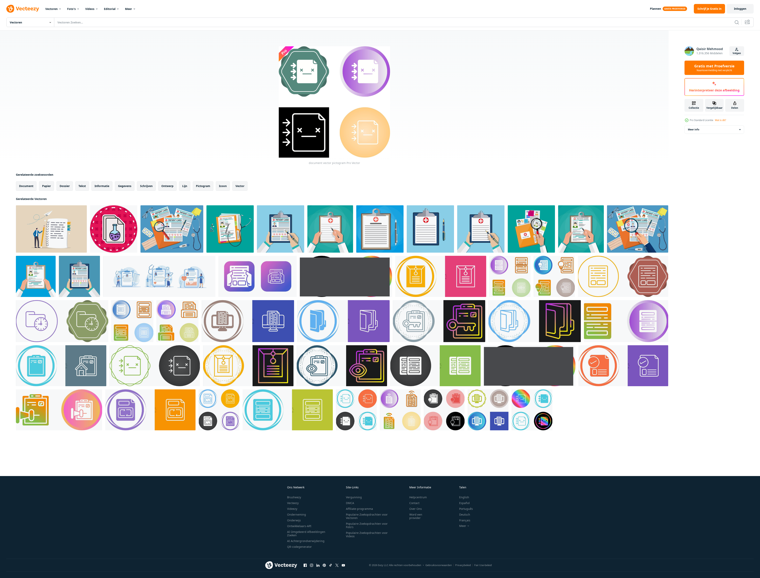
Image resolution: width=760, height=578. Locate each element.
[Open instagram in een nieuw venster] (311, 565)
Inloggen (740, 9)
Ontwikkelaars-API (299, 526)
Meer (128, 9)
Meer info (693, 129)
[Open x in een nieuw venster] (337, 565)
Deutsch (464, 514)
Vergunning (354, 497)
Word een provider (415, 516)
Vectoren (51, 9)
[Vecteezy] (22, 9)
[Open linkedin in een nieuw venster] (317, 565)
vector (239, 186)
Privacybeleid (463, 565)
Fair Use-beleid (483, 565)
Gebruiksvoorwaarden (438, 565)
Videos (89, 9)
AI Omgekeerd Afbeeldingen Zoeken (306, 533)
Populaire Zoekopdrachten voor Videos (367, 534)
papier (46, 186)
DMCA (350, 503)
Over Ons (415, 509)
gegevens (124, 186)
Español (464, 503)
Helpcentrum (418, 497)
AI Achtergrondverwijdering (305, 541)
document (26, 186)
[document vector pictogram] (258, 276)
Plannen (655, 9)
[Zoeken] (736, 22)
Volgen (737, 53)
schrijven (146, 186)
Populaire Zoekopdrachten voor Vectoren (367, 516)
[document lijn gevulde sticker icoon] (113, 229)
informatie (102, 186)
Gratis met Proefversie (714, 68)
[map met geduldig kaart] (171, 229)
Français (464, 520)
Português (466, 509)
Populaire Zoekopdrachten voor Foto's (367, 525)
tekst (82, 186)
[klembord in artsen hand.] (280, 229)
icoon (223, 186)
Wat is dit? (720, 120)
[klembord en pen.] (430, 229)
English (464, 497)
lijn (184, 186)
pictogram (203, 186)
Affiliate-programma (359, 509)
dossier (65, 186)
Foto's (71, 9)
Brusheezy (294, 497)
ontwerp (167, 186)
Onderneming (296, 514)
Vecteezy (293, 503)
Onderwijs (294, 520)
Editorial (109, 9)
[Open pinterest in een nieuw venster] (324, 565)
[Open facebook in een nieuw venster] (305, 565)
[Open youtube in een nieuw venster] (343, 565)
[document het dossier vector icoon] (440, 276)
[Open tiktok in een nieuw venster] (330, 565)
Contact (414, 503)
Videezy (292, 509)
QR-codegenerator (299, 547)
